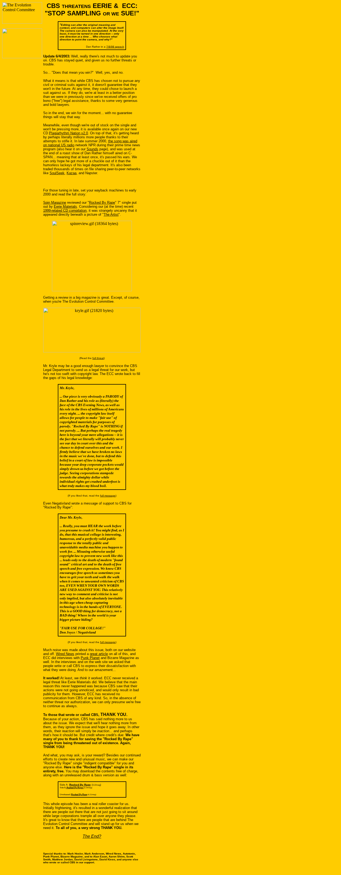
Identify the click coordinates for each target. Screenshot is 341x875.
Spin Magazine (54, 203)
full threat (98, 358)
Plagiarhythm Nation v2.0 (68, 133)
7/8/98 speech (115, 46)
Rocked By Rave (79, 794)
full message (108, 495)
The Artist (111, 214)
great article (99, 654)
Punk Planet (90, 658)
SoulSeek (57, 173)
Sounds (92, 149)
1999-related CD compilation (65, 210)
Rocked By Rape (102, 203)
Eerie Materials (65, 207)
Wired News (65, 654)
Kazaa (71, 173)
